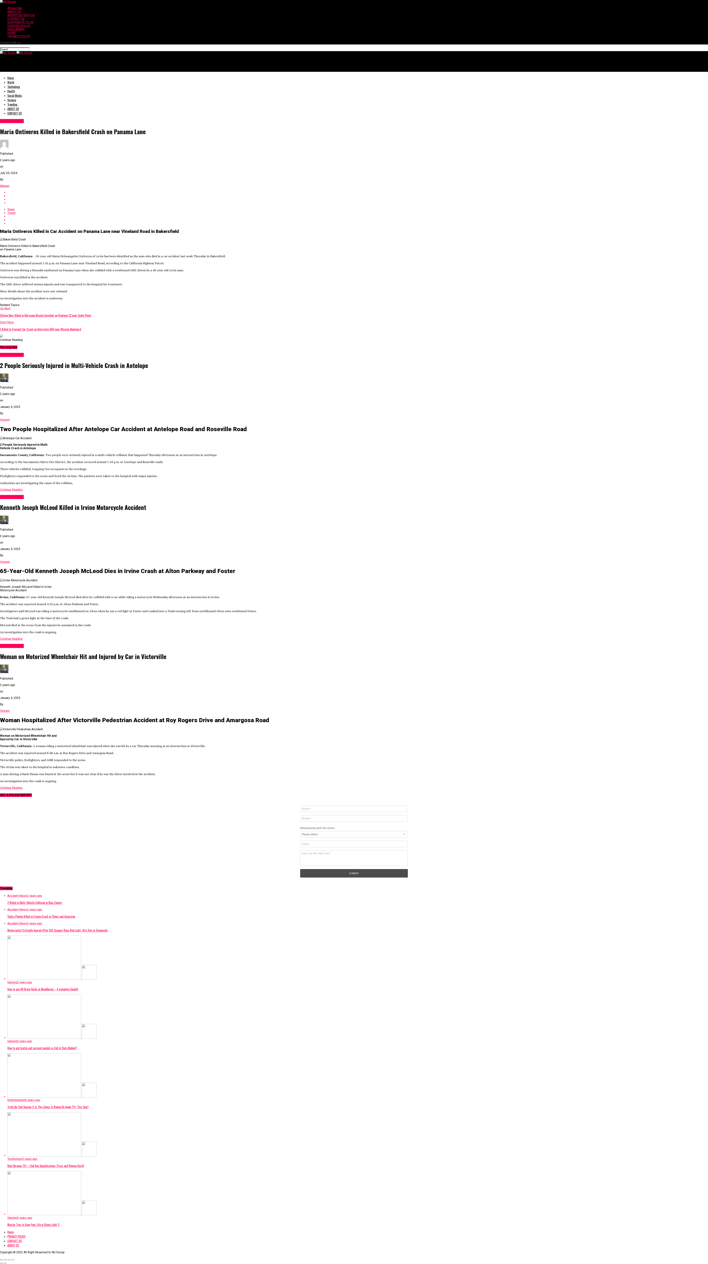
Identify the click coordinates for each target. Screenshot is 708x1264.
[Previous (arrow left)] (1, 1263)
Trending (12, 104)
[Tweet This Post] (357, 196)
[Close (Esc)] (1, 1259)
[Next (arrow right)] (5, 1263)
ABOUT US (14, 11)
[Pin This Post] (357, 199)
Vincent (5, 420)
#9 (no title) (14, 8)
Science (11, 100)
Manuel (4, 186)
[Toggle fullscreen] (8, 1259)
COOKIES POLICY (18, 25)
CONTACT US (16, 18)
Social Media (14, 95)
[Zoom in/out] (12, 1259)
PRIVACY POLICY (18, 36)
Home (10, 78)
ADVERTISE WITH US (21, 15)
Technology (13, 87)
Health (11, 91)
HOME (11, 33)
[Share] (5, 1259)
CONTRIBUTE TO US (20, 22)
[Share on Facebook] (357, 192)
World (10, 82)
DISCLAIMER (16, 29)
